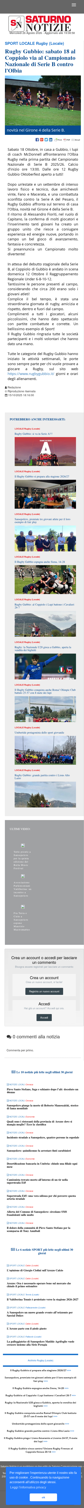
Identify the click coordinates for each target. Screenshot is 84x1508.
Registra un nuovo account (44, 991)
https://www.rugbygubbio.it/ (31, 373)
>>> (69, 1370)
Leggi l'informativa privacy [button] (28, 1487)
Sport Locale (20, 43)
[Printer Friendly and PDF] (67, 140)
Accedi (44, 1017)
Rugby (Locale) (50, 43)
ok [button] (43, 1497)
